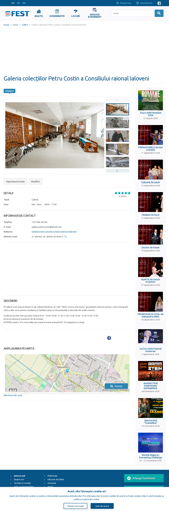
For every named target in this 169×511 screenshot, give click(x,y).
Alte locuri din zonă (13, 395)
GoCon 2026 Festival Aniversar (150, 350)
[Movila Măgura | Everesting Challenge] (150, 443)
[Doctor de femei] (150, 235)
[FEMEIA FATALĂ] (150, 202)
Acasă (6, 25)
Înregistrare (125, 3)
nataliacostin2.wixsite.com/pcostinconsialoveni (54, 231)
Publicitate (52, 476)
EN (24, 3)
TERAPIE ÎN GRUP (150, 182)
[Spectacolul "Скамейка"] (150, 408)
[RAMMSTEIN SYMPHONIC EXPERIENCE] (150, 371)
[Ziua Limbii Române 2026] (150, 100)
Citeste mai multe (75, 506)
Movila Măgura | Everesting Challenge (150, 456)
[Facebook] (109, 338)
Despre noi (19, 479)
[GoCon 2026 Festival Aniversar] (150, 336)
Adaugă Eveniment (144, 478)
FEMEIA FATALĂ (150, 215)
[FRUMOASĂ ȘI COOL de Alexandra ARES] (150, 302)
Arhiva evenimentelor (24, 487)
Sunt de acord (102, 506)
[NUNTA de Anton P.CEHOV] (150, 267)
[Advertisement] (84, 50)
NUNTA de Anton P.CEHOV (150, 280)
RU (18, 3)
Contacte (52, 483)
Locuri (15, 25)
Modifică (35, 181)
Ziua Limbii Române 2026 (150, 114)
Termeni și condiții (22, 483)
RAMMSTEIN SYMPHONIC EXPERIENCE (151, 386)
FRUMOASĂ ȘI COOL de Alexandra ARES (150, 315)
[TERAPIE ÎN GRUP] (150, 169)
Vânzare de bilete (56, 479)
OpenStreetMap (111, 390)
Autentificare (146, 3)
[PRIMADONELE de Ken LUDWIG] (150, 135)
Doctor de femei (150, 247)
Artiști (50, 487)
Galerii (25, 25)
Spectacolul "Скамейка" (150, 421)
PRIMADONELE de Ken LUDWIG (150, 148)
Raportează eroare (15, 181)
